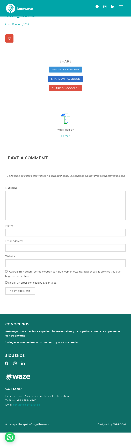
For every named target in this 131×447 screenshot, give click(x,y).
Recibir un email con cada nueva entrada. (32, 282)
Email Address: (14, 241)
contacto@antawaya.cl (26, 404)
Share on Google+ (65, 88)
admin (66, 136)
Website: (10, 256)
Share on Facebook (65, 78)
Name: (9, 225)
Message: (11, 187)
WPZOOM (119, 424)
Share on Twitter (65, 69)
